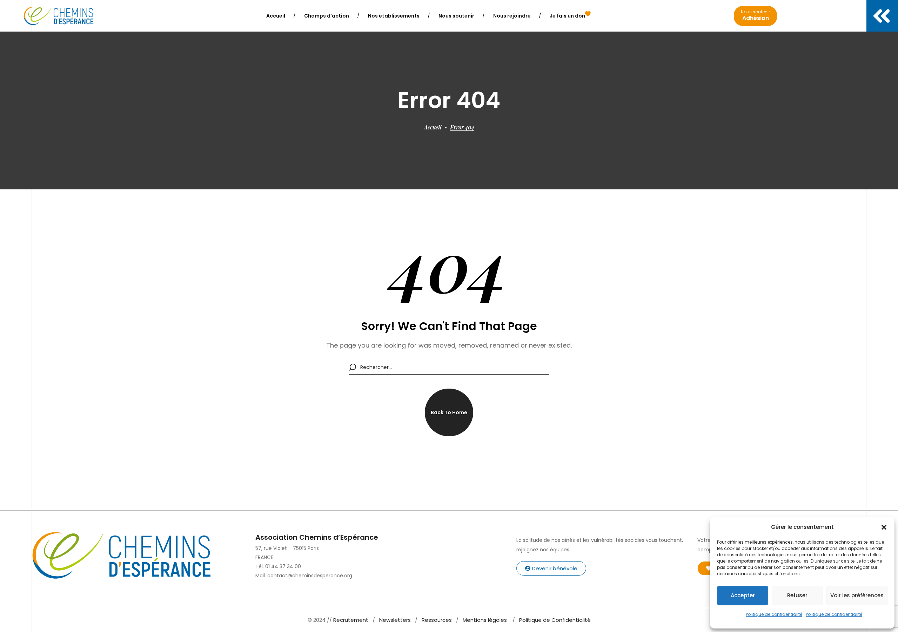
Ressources (437, 620)
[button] (883, 527)
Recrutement (350, 620)
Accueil (433, 127)
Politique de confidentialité (774, 614)
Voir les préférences (857, 595)
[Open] (882, 16)
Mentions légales (485, 620)
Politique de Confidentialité (555, 620)
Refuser (797, 595)
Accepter (743, 595)
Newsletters (395, 620)
